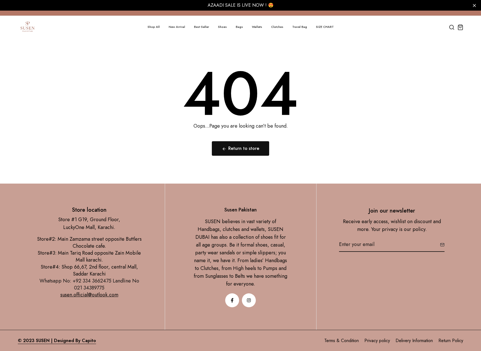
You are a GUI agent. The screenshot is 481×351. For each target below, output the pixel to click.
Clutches (277, 27)
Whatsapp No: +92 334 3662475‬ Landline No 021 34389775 (89, 284)
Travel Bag (299, 27)
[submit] (440, 244)
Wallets (257, 27)
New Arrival (177, 27)
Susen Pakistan (240, 209)
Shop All (154, 27)
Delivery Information (414, 340)
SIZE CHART (325, 27)
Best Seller (201, 27)
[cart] (460, 27)
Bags (239, 27)
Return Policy (450, 340)
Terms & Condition (341, 340)
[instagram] (249, 300)
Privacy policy (377, 340)
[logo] (27, 27)
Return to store (243, 148)
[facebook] (232, 300)
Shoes (222, 27)
